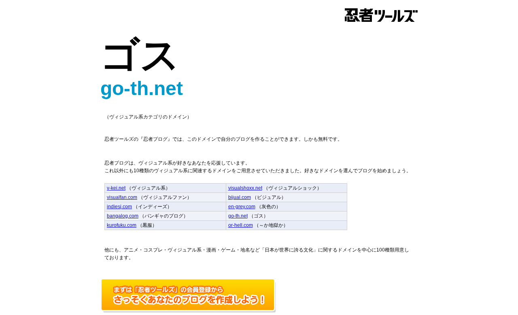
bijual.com (239, 197)
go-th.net (238, 216)
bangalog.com (122, 216)
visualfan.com (122, 197)
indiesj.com (119, 206)
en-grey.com (241, 206)
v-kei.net (116, 188)
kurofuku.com (121, 225)
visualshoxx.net (245, 188)
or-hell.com (240, 225)
